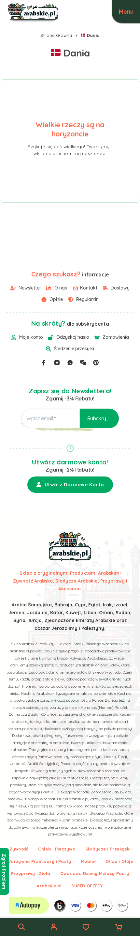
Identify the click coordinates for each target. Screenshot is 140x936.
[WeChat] (83, 362)
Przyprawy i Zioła (30, 873)
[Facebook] (43, 362)
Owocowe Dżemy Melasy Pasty (94, 873)
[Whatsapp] (70, 362)
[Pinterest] (96, 362)
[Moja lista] (86, 927)
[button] (70, 484)
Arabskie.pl (49, 885)
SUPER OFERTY (87, 885)
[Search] (21, 926)
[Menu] (126, 11)
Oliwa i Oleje (119, 861)
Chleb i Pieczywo (56, 848)
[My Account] (53, 927)
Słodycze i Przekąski (108, 848)
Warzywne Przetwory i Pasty (39, 861)
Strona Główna (56, 35)
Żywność (18, 848)
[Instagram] (56, 362)
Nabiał (88, 861)
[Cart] (118, 927)
